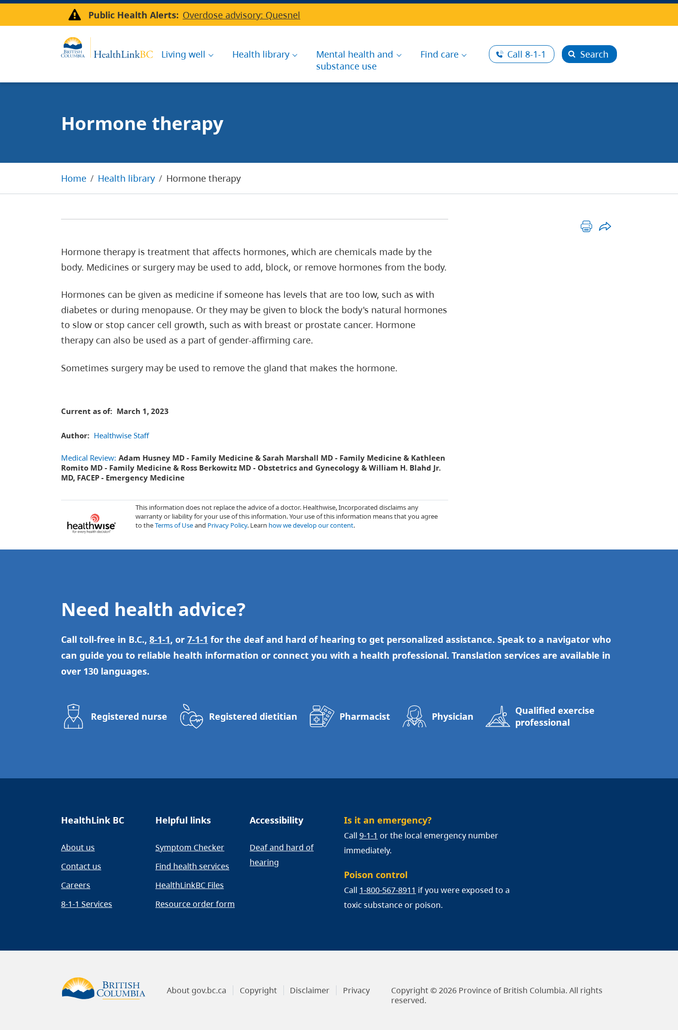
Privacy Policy (227, 525)
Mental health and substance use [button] (354, 60)
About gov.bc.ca (196, 990)
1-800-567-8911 (387, 890)
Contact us (81, 866)
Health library (126, 178)
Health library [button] (260, 54)
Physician (453, 716)
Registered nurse (129, 716)
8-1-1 (526, 54)
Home (73, 178)
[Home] (107, 46)
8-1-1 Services (86, 903)
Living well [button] (183, 54)
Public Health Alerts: (133, 15)
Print (586, 226)
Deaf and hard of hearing (282, 855)
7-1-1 (197, 639)
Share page (605, 226)
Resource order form (195, 903)
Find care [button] (439, 54)
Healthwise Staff (121, 435)
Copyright (258, 990)
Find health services (192, 866)
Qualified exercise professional (555, 716)
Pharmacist (364, 716)
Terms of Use (174, 525)
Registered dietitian (253, 716)
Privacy (356, 990)
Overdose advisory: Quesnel (241, 15)
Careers (75, 885)
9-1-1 (368, 835)
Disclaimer (310, 990)
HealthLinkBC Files (189, 885)
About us (78, 847)
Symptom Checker (189, 847)
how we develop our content (311, 525)
